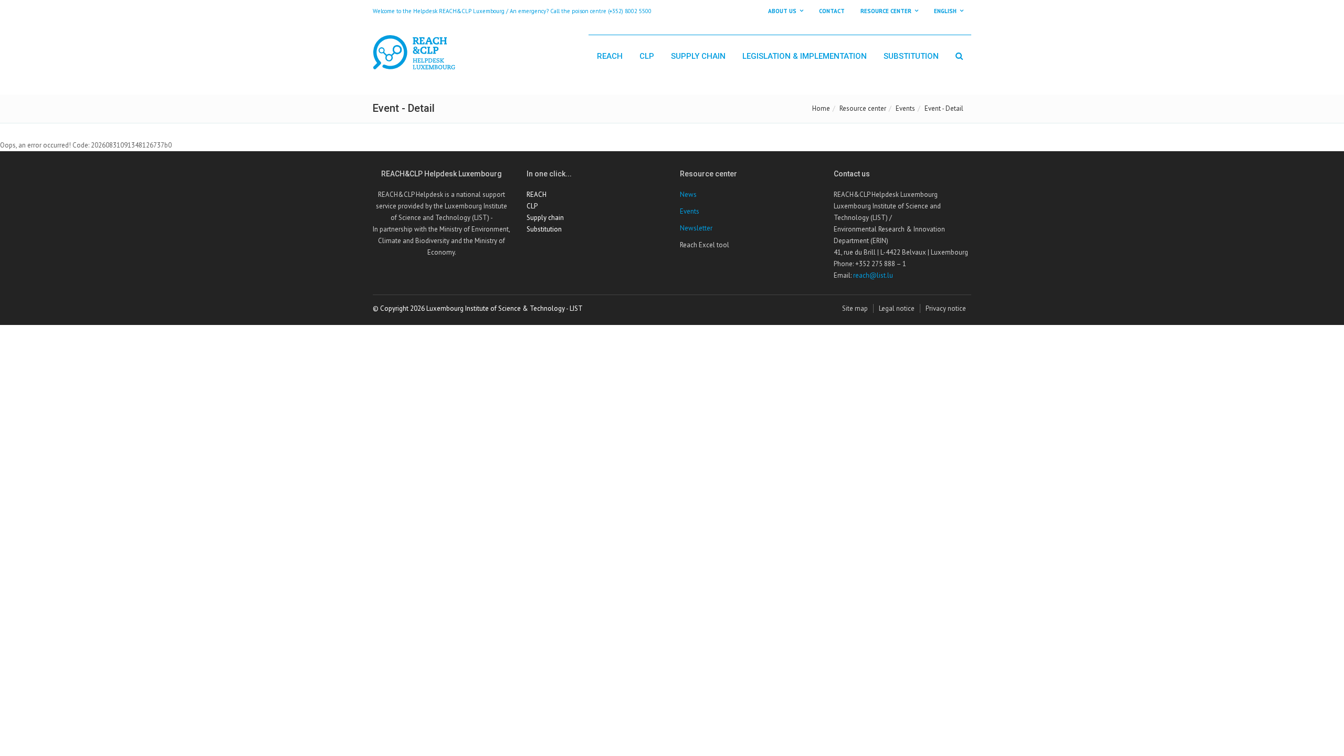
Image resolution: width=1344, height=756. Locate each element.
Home (821, 108)
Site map (855, 308)
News (688, 194)
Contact (832, 11)
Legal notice (897, 308)
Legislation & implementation (804, 56)
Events (905, 108)
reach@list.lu (873, 275)
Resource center (862, 108)
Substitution (911, 56)
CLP (646, 56)
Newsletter (696, 228)
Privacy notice (946, 308)
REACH (610, 56)
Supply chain (698, 56)
